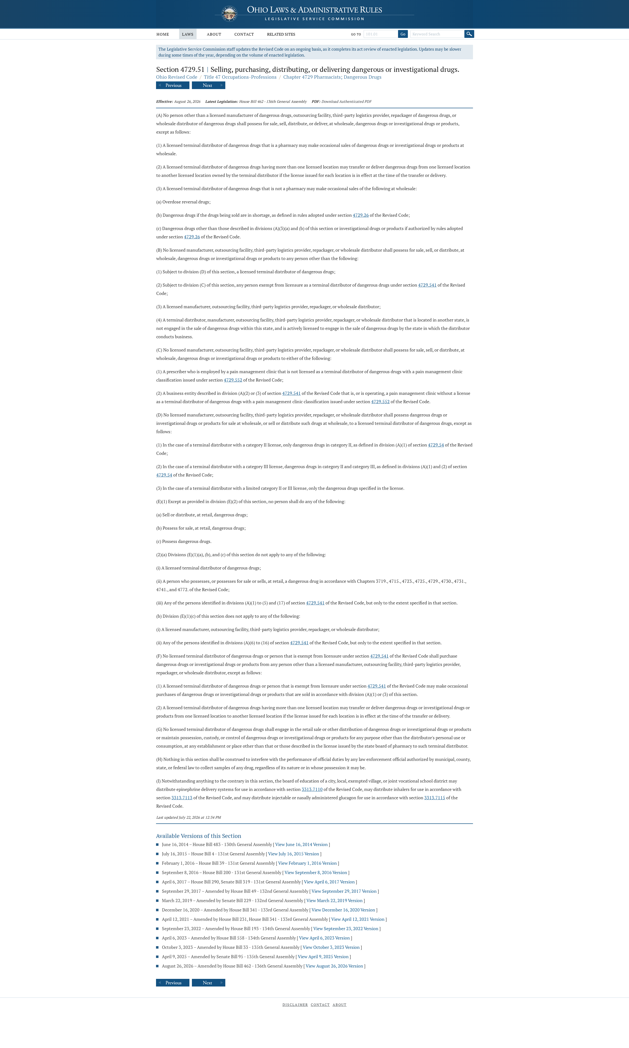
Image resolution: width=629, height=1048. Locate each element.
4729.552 (233, 380)
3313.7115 (434, 798)
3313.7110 (312, 789)
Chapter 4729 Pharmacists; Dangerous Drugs (332, 77)
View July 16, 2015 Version (293, 854)
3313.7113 (182, 798)
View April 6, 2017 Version (329, 882)
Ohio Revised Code (176, 77)
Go (402, 34)
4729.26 (361, 215)
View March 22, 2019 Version (334, 900)
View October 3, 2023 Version (331, 947)
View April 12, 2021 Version (358, 919)
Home (163, 34)
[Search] (469, 34)
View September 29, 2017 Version (344, 891)
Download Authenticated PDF (346, 101)
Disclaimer (295, 1004)
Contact (244, 34)
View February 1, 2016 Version (307, 863)
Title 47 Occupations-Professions (240, 77)
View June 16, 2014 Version (301, 844)
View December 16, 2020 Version (343, 910)
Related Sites (281, 34)
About (214, 34)
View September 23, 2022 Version (345, 928)
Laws (188, 34)
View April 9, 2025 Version (323, 956)
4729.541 (427, 285)
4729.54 (436, 445)
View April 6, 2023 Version (324, 938)
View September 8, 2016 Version (316, 872)
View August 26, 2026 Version (334, 966)
